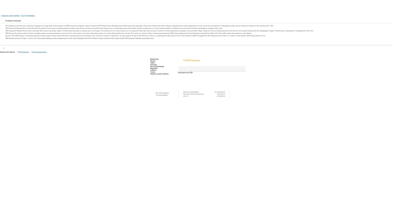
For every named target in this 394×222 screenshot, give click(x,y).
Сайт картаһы (23, 52)
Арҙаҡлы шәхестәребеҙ (11, 16)
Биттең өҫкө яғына (39, 52)
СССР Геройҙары (28, 16)
